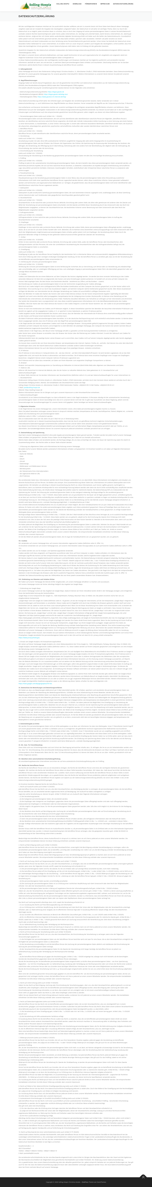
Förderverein (91, 4)
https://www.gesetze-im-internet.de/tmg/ (52, 97)
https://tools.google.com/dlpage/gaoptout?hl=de (35, 684)
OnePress (85, 1182)
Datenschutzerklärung (123, 4)
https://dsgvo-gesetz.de (56, 92)
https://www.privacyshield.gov (29, 638)
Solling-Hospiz (62, 4)
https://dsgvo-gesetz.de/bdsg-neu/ (56, 94)
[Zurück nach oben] (143, 1177)
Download (77, 4)
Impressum (105, 4)
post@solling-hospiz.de (32, 387)
